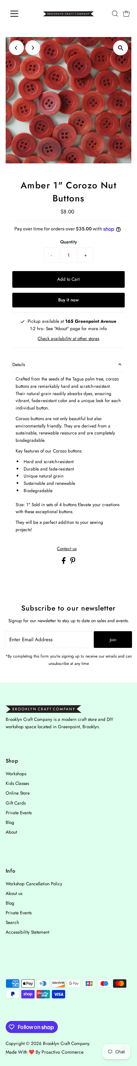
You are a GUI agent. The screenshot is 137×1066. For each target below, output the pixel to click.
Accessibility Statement (27, 932)
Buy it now (68, 299)
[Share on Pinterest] (72, 562)
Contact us (66, 549)
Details (18, 364)
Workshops (16, 773)
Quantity (68, 241)
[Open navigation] (20, 13)
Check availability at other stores (68, 338)
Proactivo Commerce (62, 1052)
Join (113, 640)
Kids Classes (17, 783)
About (11, 832)
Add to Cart (68, 279)
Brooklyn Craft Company (66, 1043)
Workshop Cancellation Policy (34, 883)
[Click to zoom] (120, 47)
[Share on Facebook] (64, 562)
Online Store (18, 793)
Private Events (19, 812)
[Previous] (16, 47)
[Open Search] (115, 14)
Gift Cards (16, 803)
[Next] (32, 47)
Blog (10, 822)
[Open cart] (126, 14)
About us (14, 893)
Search (12, 922)
